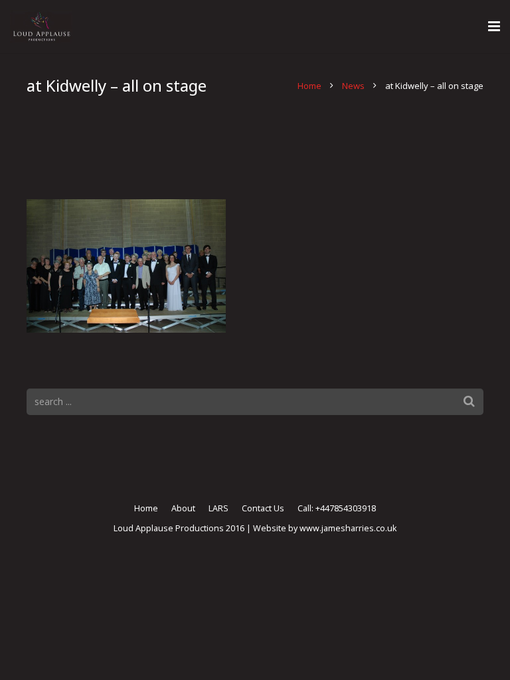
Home (309, 86)
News (353, 86)
